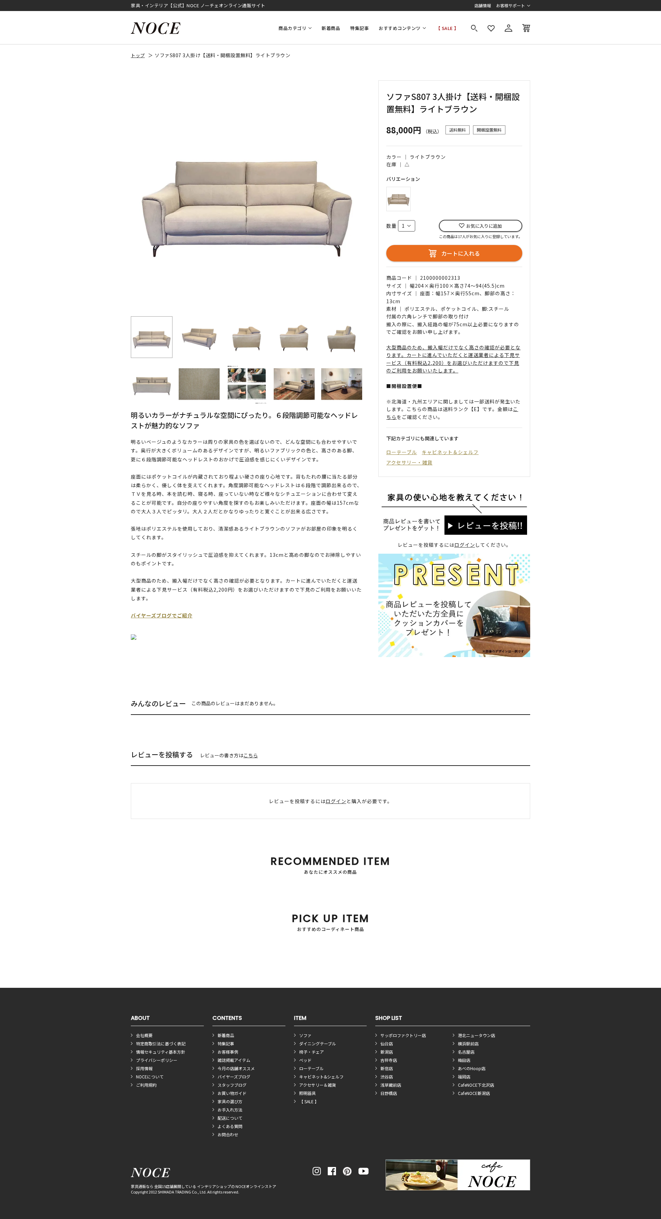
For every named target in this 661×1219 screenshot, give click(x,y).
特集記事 (359, 28)
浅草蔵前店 (390, 1085)
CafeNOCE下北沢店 (476, 1085)
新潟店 (386, 1052)
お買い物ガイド (232, 1093)
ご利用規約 (146, 1085)
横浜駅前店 (468, 1043)
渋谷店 (386, 1076)
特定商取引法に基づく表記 (161, 1043)
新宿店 (386, 1068)
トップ (138, 55)
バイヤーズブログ (234, 1076)
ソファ (305, 1035)
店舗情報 (482, 5)
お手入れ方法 (230, 1110)
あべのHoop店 (471, 1068)
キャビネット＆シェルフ (450, 452)
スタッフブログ (232, 1085)
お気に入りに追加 (484, 226)
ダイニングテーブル (317, 1043)
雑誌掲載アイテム (234, 1060)
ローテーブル (401, 452)
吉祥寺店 (388, 1060)
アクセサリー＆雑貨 (317, 1085)
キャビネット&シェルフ (321, 1076)
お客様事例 (228, 1052)
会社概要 (144, 1035)
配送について (230, 1118)
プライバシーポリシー (156, 1060)
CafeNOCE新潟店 (474, 1093)
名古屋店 (466, 1052)
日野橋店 (388, 1093)
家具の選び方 (230, 1101)
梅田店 (464, 1060)
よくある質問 (230, 1126)
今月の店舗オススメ (236, 1068)
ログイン (464, 544)
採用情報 (144, 1068)
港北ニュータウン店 (476, 1035)
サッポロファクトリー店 (403, 1035)
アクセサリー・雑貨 (409, 462)
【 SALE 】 (447, 28)
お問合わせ (228, 1134)
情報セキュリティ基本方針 (160, 1052)
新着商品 (331, 28)
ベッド (305, 1060)
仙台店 (386, 1043)
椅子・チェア (311, 1052)
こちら (250, 755)
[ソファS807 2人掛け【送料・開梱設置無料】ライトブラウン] (398, 198)
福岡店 (464, 1076)
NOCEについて (150, 1076)
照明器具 (307, 1093)
